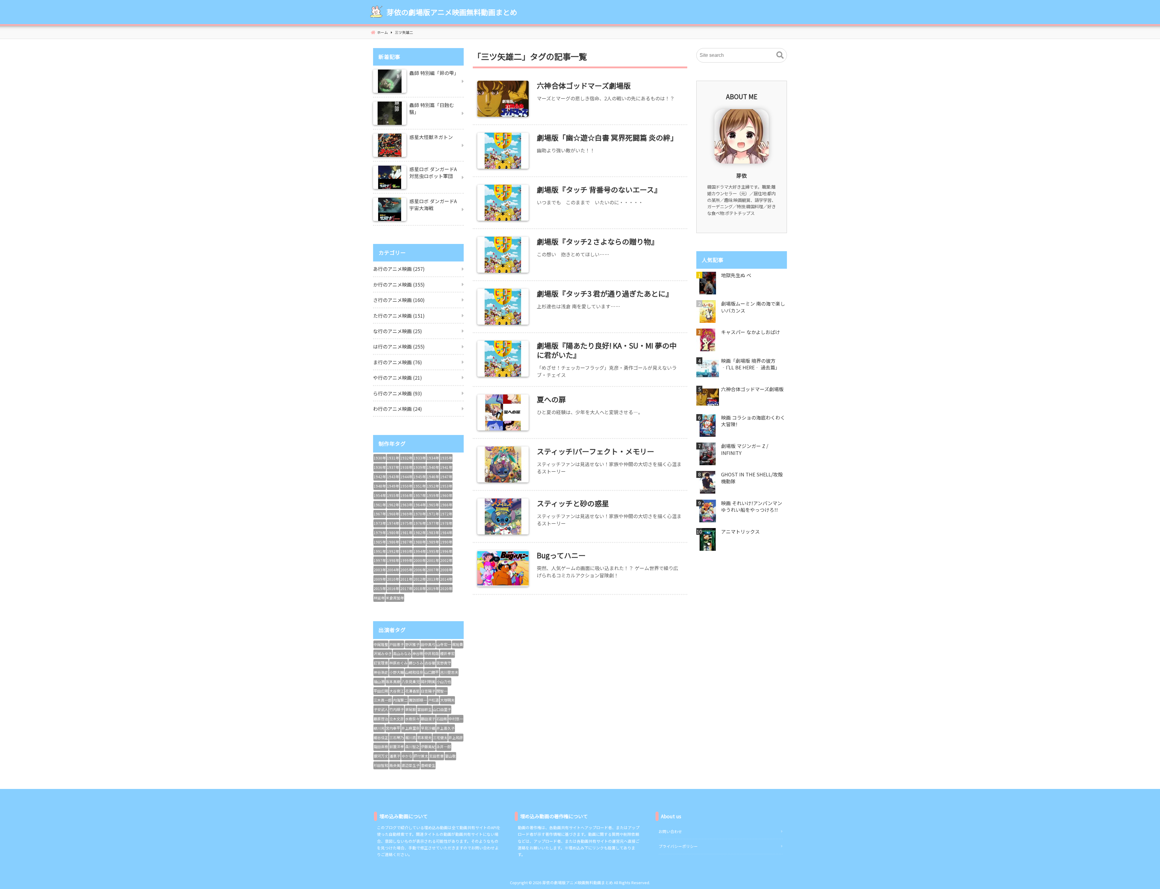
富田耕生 (424, 709)
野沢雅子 (412, 644)
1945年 (420, 476)
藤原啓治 (381, 718)
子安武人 (381, 709)
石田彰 (442, 718)
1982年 (420, 532)
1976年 (420, 523)
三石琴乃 (396, 737)
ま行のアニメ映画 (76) (397, 362)
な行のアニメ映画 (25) (397, 331)
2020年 (446, 588)
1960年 (446, 495)
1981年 (406, 532)
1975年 (406, 523)
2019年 (433, 588)
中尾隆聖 (381, 644)
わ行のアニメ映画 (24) (397, 408)
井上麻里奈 (410, 728)
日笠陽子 (428, 690)
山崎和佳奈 (414, 672)
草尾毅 (410, 709)
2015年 (380, 588)
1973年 (380, 523)
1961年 (380, 504)
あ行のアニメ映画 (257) (399, 268)
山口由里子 (442, 709)
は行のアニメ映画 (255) (399, 346)
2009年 (380, 579)
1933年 (420, 457)
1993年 (406, 551)
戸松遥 (433, 699)
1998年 (393, 560)
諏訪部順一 (418, 699)
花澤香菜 (412, 690)
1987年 (406, 541)
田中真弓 (428, 644)
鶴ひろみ (416, 662)
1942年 (380, 476)
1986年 (393, 541)
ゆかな (406, 755)
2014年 (446, 579)
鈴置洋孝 (396, 746)
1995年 (433, 551)
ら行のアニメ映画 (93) (397, 393)
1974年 (393, 523)
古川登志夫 (449, 672)
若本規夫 (424, 737)
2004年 (393, 569)
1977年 (433, 523)
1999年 (406, 560)
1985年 (380, 541)
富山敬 (450, 755)
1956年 (406, 495)
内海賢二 (400, 699)
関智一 (442, 690)
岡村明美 (428, 681)
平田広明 (381, 690)
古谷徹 (429, 662)
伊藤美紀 (428, 746)
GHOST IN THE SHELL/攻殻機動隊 (752, 478)
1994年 (420, 551)
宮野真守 (444, 662)
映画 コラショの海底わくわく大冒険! (753, 421)
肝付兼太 (421, 755)
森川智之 (412, 746)
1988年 (420, 541)
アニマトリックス (740, 531)
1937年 (393, 467)
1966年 (446, 504)
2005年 (406, 569)
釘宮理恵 (381, 662)
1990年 (446, 541)
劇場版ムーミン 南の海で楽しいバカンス (753, 307)
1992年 (393, 551)
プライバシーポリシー (678, 846)
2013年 (433, 579)
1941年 (446, 467)
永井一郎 (444, 746)
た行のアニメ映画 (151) (399, 315)
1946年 (433, 476)
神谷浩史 (381, 672)
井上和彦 (456, 737)
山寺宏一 (444, 644)
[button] (780, 55)
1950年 (406, 485)
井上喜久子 (446, 728)
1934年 (433, 457)
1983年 (433, 532)
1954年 (380, 495)
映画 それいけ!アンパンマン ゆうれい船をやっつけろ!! (751, 506)
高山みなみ (402, 653)
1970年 (420, 513)
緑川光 (379, 728)
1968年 (393, 513)
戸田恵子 (396, 644)
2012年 (420, 579)
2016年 (393, 588)
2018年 (420, 588)
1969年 (406, 513)
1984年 (446, 532)
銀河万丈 (381, 755)
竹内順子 (396, 709)
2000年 (420, 560)
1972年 (446, 513)
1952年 (433, 485)
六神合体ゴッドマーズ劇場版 (752, 389)
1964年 (420, 504)
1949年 (393, 485)
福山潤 (379, 681)
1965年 (433, 504)
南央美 (394, 765)
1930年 (380, 457)
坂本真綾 (393, 681)
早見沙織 (428, 728)
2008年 (446, 569)
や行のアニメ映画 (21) (397, 377)
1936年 (380, 467)
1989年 (433, 541)
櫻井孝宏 (447, 653)
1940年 (433, 467)
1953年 (446, 485)
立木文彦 (396, 718)
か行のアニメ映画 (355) (399, 284)
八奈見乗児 (410, 681)
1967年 (380, 513)
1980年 (393, 532)
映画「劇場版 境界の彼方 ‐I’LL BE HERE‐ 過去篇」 (750, 364)
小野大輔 (396, 672)
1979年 (380, 532)
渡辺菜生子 (410, 765)
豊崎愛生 (428, 765)
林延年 (379, 597)
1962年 (393, 504)
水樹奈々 (412, 718)
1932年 (406, 457)
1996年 (446, 551)
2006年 (420, 569)
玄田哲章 (436, 755)
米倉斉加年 (395, 597)
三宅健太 (440, 737)
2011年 (406, 579)
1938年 (406, 467)
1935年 (446, 457)
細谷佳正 (381, 737)
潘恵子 (394, 755)
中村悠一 (456, 718)
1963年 (406, 504)
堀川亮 (410, 737)
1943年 (393, 476)
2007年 (433, 569)
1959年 (433, 495)
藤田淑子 (428, 718)
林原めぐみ (398, 662)
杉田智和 (381, 765)
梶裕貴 (457, 644)
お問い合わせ (670, 831)
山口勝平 (431, 672)
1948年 (380, 485)
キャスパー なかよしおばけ (750, 332)
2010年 (393, 579)
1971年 (433, 513)
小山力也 (444, 681)
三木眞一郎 (383, 699)
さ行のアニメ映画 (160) (399, 299)
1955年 (393, 495)
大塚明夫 (447, 699)
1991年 (380, 551)
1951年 (420, 485)
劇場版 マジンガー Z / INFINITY (744, 449)
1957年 (420, 495)
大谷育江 (396, 690)
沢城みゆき (383, 653)
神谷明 (417, 653)
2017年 (406, 588)
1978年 (446, 523)
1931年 (393, 457)
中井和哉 (431, 653)
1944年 (406, 476)
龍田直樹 (381, 746)
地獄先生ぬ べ (736, 275)
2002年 (446, 560)
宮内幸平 (393, 728)
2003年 (380, 569)
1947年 (446, 476)
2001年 (433, 560)
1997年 (380, 560)
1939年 (420, 467)
